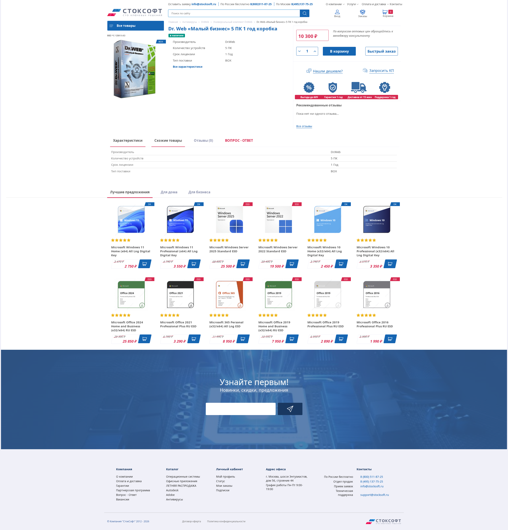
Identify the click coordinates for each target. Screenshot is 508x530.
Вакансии (122, 499)
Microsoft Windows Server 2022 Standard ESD (278, 249)
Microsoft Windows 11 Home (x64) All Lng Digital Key (130, 251)
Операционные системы (183, 476)
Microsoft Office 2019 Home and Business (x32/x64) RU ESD (274, 326)
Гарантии (122, 486)
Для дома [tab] (169, 192)
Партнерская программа (133, 490)
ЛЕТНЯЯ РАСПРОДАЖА (181, 486)
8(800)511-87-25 (261, 4)
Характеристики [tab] (127, 140)
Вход (337, 16)
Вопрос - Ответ (126, 495)
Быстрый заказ (382, 51)
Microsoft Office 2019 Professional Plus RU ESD (325, 324)
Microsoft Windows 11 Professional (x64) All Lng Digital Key (179, 251)
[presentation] (239, 141)
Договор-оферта (191, 521)
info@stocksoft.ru (203, 4)
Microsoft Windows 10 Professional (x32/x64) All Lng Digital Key (375, 251)
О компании (333, 4)
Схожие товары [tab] (168, 140)
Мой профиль (225, 476)
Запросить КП (381, 70)
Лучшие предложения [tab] (130, 192)
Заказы (362, 16)
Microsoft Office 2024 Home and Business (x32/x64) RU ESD (127, 326)
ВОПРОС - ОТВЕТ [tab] (239, 140)
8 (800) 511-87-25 (371, 477)
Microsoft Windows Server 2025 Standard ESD (229, 249)
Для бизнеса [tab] (199, 192)
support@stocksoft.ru (374, 495)
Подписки (222, 490)
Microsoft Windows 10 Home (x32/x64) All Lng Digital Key (324, 251)
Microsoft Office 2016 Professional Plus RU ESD (375, 324)
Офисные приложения (181, 481)
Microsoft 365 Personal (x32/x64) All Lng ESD (226, 324)
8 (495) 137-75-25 (371, 481)
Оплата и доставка (372, 4)
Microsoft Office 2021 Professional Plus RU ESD (178, 324)
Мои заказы (224, 486)
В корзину (339, 51)
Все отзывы (304, 126)
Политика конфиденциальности (226, 521)
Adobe (170, 495)
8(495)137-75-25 (302, 4)
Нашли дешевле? (328, 71)
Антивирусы (174, 499)
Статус (220, 481)
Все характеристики (187, 66)
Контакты (395, 4)
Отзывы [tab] (203, 140)
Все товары (126, 25)
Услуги (351, 4)
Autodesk (172, 490)
